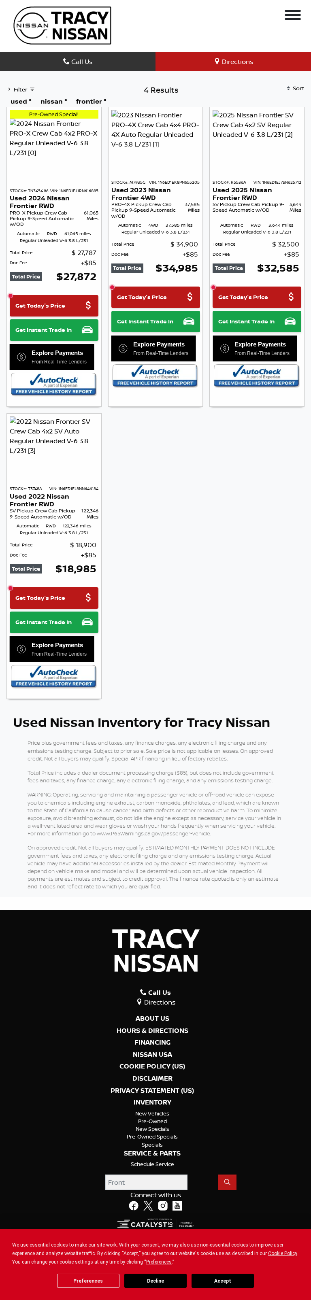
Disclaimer (152, 1078)
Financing (152, 1042)
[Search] (227, 1182)
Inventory (152, 1102)
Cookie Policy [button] (282, 1253)
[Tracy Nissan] (62, 24)
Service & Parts (152, 1153)
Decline (155, 1281)
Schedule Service (152, 1164)
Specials (152, 1144)
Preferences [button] (159, 1262)
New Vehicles (152, 1113)
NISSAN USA (152, 1054)
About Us (152, 1018)
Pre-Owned (152, 1121)
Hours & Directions (152, 1030)
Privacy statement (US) (152, 1090)
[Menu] (293, 16)
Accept (222, 1281)
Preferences (88, 1281)
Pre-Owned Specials (152, 1136)
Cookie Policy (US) (152, 1066)
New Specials (152, 1128)
